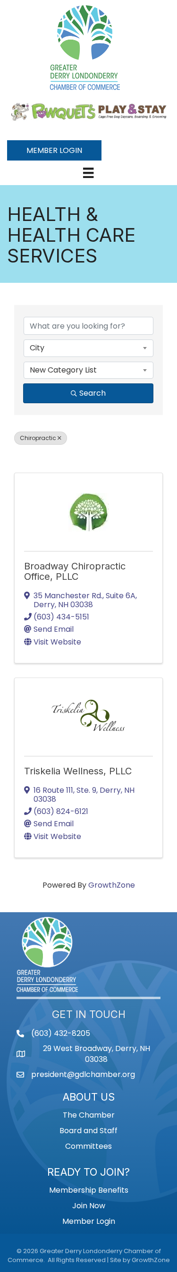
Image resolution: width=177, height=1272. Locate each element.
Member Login (88, 1221)
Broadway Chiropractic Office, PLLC (75, 571)
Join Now (88, 1205)
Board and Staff (88, 1130)
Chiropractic (38, 438)
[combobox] (88, 347)
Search (92, 393)
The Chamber (89, 1115)
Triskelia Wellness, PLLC (78, 771)
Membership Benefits (88, 1190)
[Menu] (88, 173)
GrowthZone (111, 885)
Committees (88, 1146)
